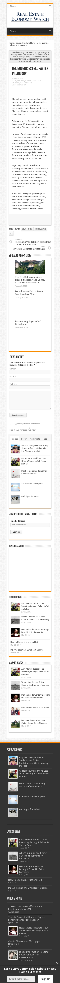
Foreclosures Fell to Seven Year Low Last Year (29, 292)
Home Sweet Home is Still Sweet (35, 707)
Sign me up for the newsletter (23, 430)
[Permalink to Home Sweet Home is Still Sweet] (15, 711)
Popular (14, 439)
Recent (24, 439)
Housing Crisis (26, 83)
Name (12, 369)
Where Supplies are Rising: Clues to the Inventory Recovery (33, 856)
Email (12, 376)
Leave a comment (19, 85)
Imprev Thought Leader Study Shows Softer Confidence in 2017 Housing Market (34, 448)
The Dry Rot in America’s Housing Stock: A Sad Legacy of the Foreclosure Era (30, 280)
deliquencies (27, 229)
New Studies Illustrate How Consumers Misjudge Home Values (33, 930)
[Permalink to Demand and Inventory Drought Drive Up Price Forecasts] (15, 632)
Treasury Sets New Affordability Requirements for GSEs (25, 908)
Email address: (17, 521)
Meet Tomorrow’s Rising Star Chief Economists (32, 785)
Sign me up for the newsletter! (27, 424)
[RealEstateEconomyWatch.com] (30, 20)
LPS (11, 233)
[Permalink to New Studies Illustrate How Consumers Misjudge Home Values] (13, 931)
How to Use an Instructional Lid (24, 642)
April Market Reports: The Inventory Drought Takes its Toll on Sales (35, 606)
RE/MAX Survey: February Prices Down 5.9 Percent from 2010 (33, 242)
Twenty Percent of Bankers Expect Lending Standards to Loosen (26, 918)
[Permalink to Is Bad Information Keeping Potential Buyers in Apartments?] (13, 955)
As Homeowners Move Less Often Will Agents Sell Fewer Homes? (33, 461)
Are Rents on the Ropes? (32, 483)
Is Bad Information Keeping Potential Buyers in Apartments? (33, 954)
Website (13, 384)
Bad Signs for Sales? (30, 496)
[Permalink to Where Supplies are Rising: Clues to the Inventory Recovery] (15, 620)
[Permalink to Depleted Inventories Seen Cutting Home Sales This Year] (15, 723)
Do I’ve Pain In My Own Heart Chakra (26, 650)
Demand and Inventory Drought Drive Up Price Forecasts (31, 869)
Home (11, 43)
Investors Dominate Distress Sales (29, 248)
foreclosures (40, 229)
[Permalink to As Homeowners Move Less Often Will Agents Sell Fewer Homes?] (15, 461)
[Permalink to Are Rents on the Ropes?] (15, 487)
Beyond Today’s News (25, 43)
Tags (45, 439)
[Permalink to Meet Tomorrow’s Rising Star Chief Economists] (15, 474)
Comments (35, 439)
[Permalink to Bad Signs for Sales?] (15, 499)
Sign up (45, 979)
